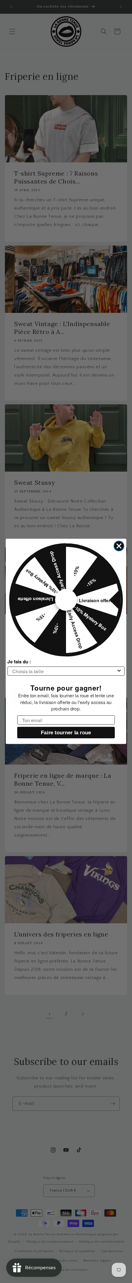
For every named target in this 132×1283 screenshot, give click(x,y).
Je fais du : (19, 661)
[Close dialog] (119, 546)
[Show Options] (119, 671)
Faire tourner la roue (66, 733)
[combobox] (64, 671)
